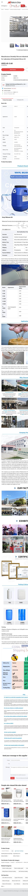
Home (2, 9)
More (2, 886)
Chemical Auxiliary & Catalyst (15, 9)
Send (12, 778)
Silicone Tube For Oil (16, 880)
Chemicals (7, 9)
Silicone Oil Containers (6, 883)
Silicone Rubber (4, 856)
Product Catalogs (19, 851)
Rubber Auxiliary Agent (7, 868)
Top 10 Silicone (17, 883)
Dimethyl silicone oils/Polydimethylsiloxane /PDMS (11, 853)
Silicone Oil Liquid (5, 880)
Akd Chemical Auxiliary (23, 871)
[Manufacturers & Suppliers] (14, 2)
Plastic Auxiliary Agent (18, 868)
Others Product (16, 856)
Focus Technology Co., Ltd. (16, 890)
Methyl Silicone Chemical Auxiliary (9, 871)
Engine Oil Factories (19, 877)
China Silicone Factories (7, 877)
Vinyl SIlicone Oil (16, 853)
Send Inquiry (13, 69)
